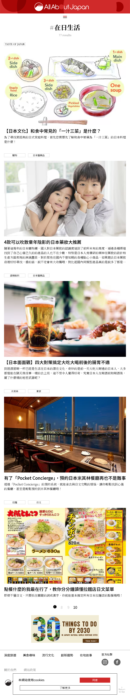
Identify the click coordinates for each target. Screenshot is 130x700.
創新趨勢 (67, 655)
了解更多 (65, 688)
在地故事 (86, 655)
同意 (95, 680)
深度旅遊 (10, 655)
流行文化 (48, 655)
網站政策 (30, 670)
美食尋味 (29, 655)
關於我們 (10, 670)
